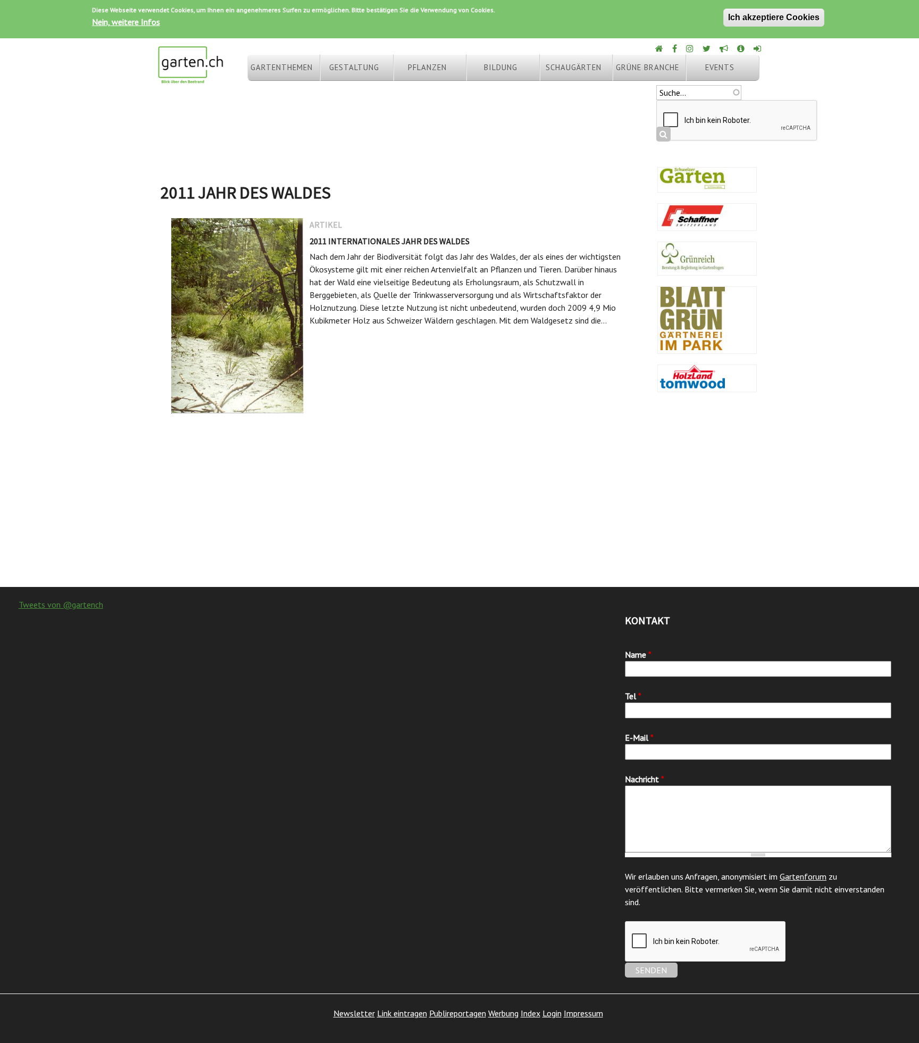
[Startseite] (190, 78)
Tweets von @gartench (61, 604)
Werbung (503, 1013)
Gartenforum (803, 876)
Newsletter (354, 1013)
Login (552, 1013)
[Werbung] (725, 48)
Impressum (583, 1013)
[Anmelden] (758, 48)
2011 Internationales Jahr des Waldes (390, 241)
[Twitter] (707, 48)
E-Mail (639, 737)
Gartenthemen (281, 67)
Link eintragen (402, 1013)
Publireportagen (457, 1013)
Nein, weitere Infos (126, 21)
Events (719, 67)
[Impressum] (741, 48)
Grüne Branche (647, 67)
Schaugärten (573, 67)
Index (530, 1013)
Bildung (500, 67)
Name (638, 654)
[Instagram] (690, 48)
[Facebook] (675, 48)
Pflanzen (427, 67)
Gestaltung (354, 67)
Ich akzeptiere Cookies (774, 17)
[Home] (660, 48)
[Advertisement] (459, 501)
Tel (633, 696)
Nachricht (644, 779)
